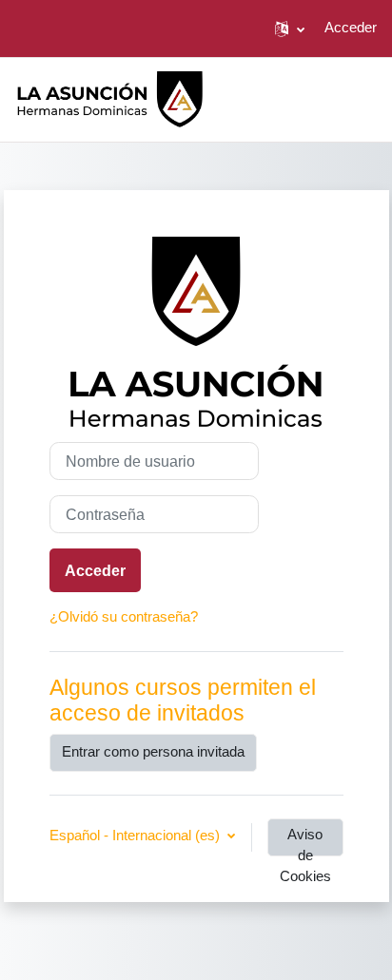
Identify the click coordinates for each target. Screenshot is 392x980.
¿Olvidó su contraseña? (123, 617)
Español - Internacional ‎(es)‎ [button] (136, 835)
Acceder (350, 27)
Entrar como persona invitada (153, 751)
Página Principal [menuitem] (320, 97)
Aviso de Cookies (305, 841)
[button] (290, 28)
